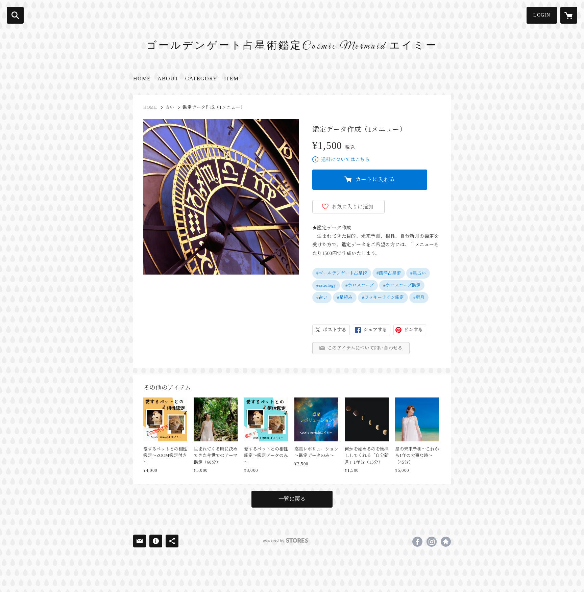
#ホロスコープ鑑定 (401, 285)
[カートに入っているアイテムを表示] (568, 15)
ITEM (231, 78)
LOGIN (541, 15)
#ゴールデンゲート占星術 (341, 273)
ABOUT (167, 78)
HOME (142, 78)
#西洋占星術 (388, 273)
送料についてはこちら (345, 159)
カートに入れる (375, 179)
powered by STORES (285, 540)
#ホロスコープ (359, 285)
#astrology (326, 285)
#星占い (418, 273)
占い (169, 107)
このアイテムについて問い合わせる (365, 348)
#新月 (418, 297)
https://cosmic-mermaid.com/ (446, 542)
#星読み (344, 297)
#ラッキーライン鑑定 (383, 297)
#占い (321, 297)
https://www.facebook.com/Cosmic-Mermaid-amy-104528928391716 (417, 542)
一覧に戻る (292, 499)
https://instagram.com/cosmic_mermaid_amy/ (432, 542)
